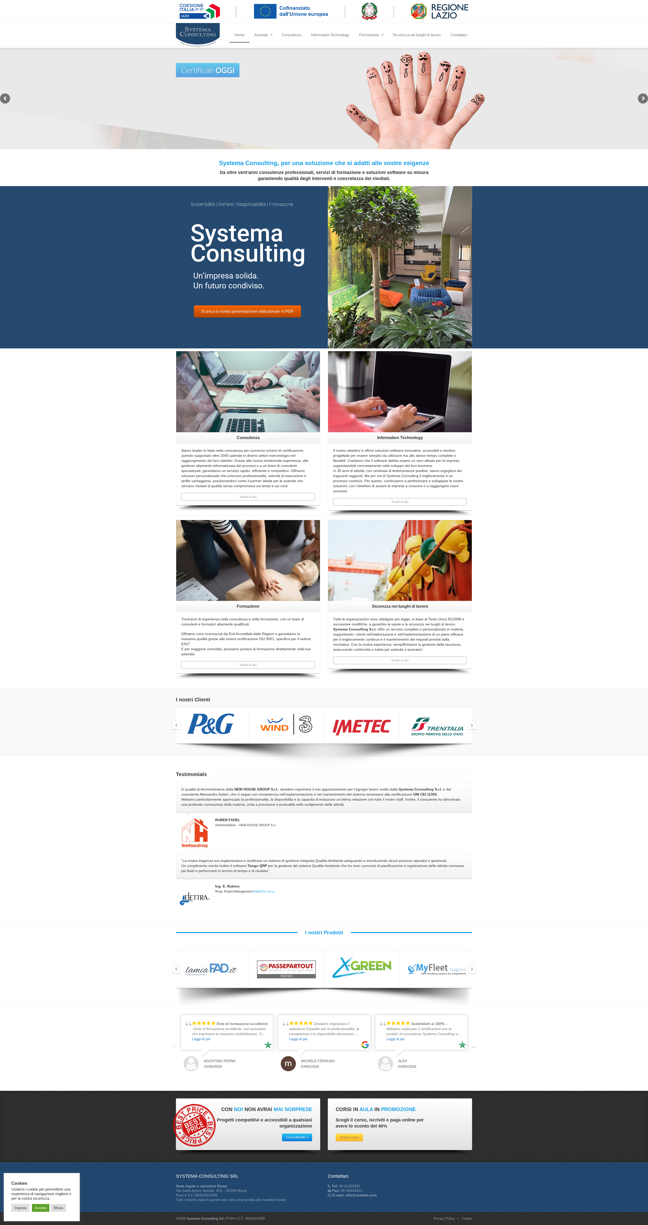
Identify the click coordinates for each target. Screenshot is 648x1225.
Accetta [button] (40, 1208)
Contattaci (459, 35)
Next (473, 1046)
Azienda (261, 35)
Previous (174, 1046)
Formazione (369, 35)
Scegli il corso (349, 1137)
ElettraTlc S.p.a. (264, 891)
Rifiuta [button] (58, 1208)
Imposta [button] (20, 1208)
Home (239, 35)
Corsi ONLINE (296, 1137)
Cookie (467, 1218)
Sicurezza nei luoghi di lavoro (417, 35)
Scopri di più (248, 497)
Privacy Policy (444, 1218)
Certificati (314, 140)
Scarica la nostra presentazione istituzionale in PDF (247, 311)
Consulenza (291, 35)
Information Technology (330, 35)
